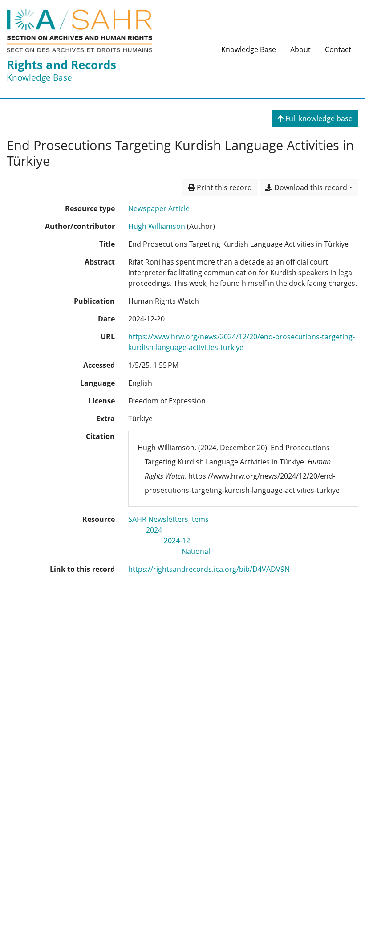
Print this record (223, 187)
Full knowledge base (318, 118)
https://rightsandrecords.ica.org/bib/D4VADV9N (209, 569)
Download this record (309, 187)
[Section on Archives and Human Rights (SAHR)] (79, 30)
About (300, 49)
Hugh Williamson (156, 226)
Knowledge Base (248, 49)
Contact (338, 49)
